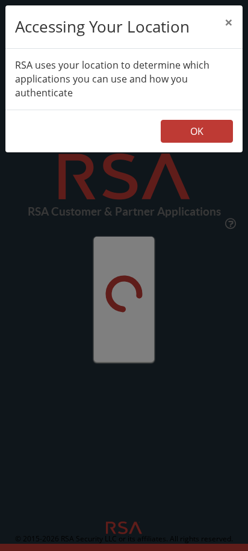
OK (196, 131)
